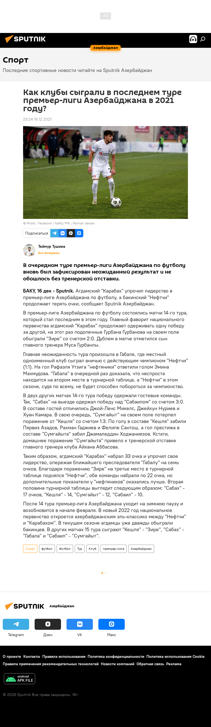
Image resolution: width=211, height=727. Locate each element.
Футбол (65, 549)
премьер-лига (113, 549)
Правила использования (63, 656)
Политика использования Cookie (175, 656)
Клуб (92, 549)
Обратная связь (150, 663)
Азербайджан (141, 549)
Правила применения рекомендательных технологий (51, 663)
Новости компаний (117, 663)
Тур (79, 549)
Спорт (30, 549)
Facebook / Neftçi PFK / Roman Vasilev (66, 223)
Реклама (173, 663)
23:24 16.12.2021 (37, 119)
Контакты (31, 656)
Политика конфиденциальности (116, 656)
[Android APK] (19, 679)
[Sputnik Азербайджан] (27, 43)
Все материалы (49, 253)
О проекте (12, 656)
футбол (46, 549)
